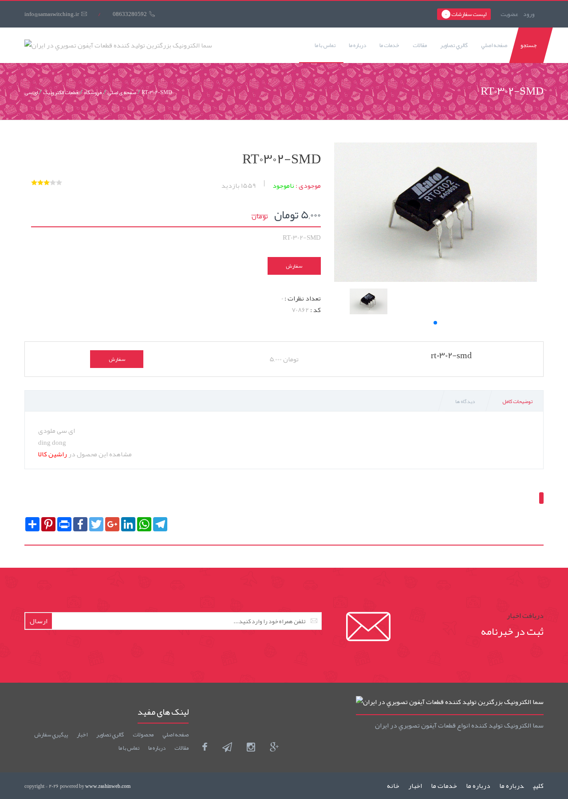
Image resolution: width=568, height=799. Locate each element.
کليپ (538, 785)
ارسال (38, 621)
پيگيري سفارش (51, 734)
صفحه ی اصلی (121, 92)
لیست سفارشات (465, 14)
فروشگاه (93, 92)
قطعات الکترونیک (61, 92)
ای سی (31, 92)
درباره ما (357, 45)
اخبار (82, 734)
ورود (529, 14)
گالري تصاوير (454, 45)
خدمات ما (389, 45)
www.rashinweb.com (107, 786)
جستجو (529, 45)
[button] (435, 322)
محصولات (143, 734)
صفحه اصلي (494, 45)
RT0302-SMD (157, 92)
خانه (393, 785)
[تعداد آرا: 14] (34, 182)
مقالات (420, 45)
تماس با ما (325, 45)
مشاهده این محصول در (85, 454)
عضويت (509, 14)
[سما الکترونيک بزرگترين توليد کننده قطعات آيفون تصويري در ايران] (118, 45)
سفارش (294, 266)
